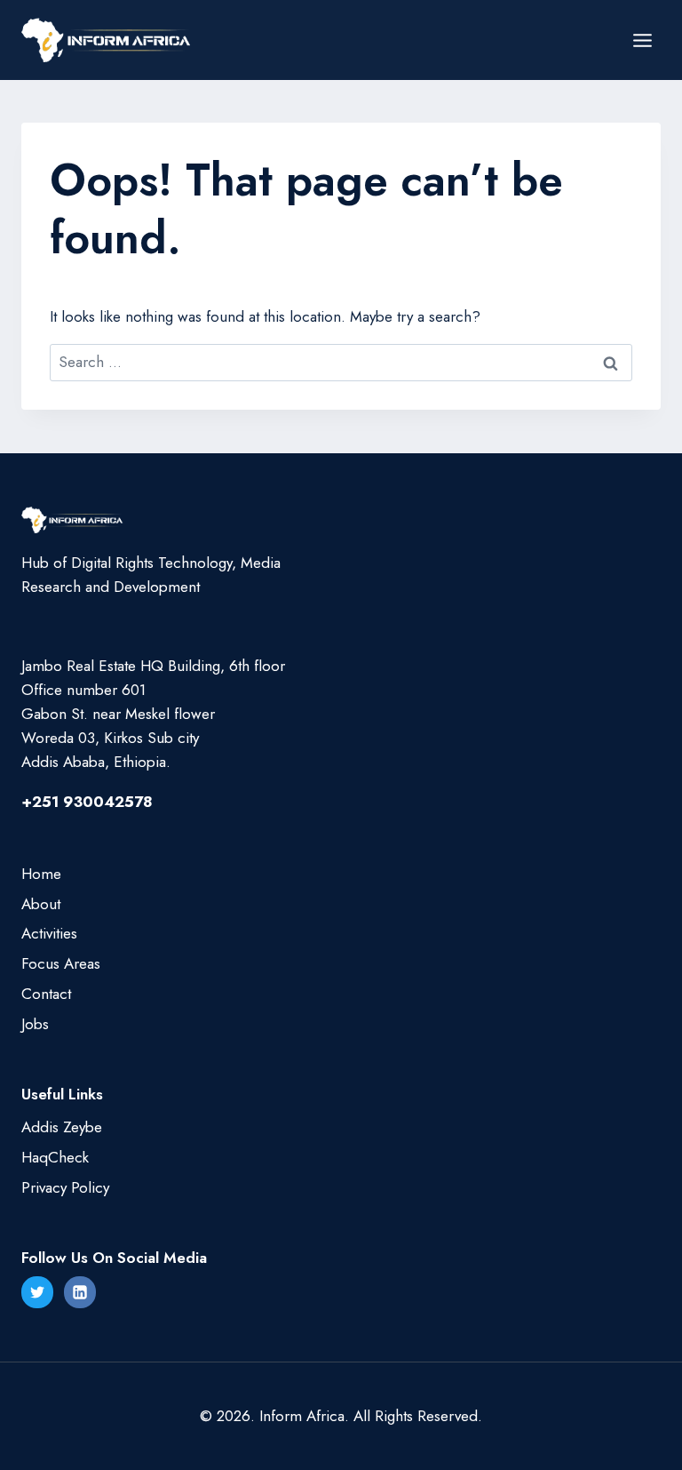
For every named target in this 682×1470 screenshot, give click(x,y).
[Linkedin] (80, 1292)
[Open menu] (642, 40)
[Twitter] (37, 1292)
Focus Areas (60, 963)
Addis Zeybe (61, 1127)
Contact (46, 993)
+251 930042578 (87, 801)
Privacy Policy (65, 1187)
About (40, 904)
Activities (49, 933)
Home (41, 873)
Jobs (35, 1024)
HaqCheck (55, 1157)
